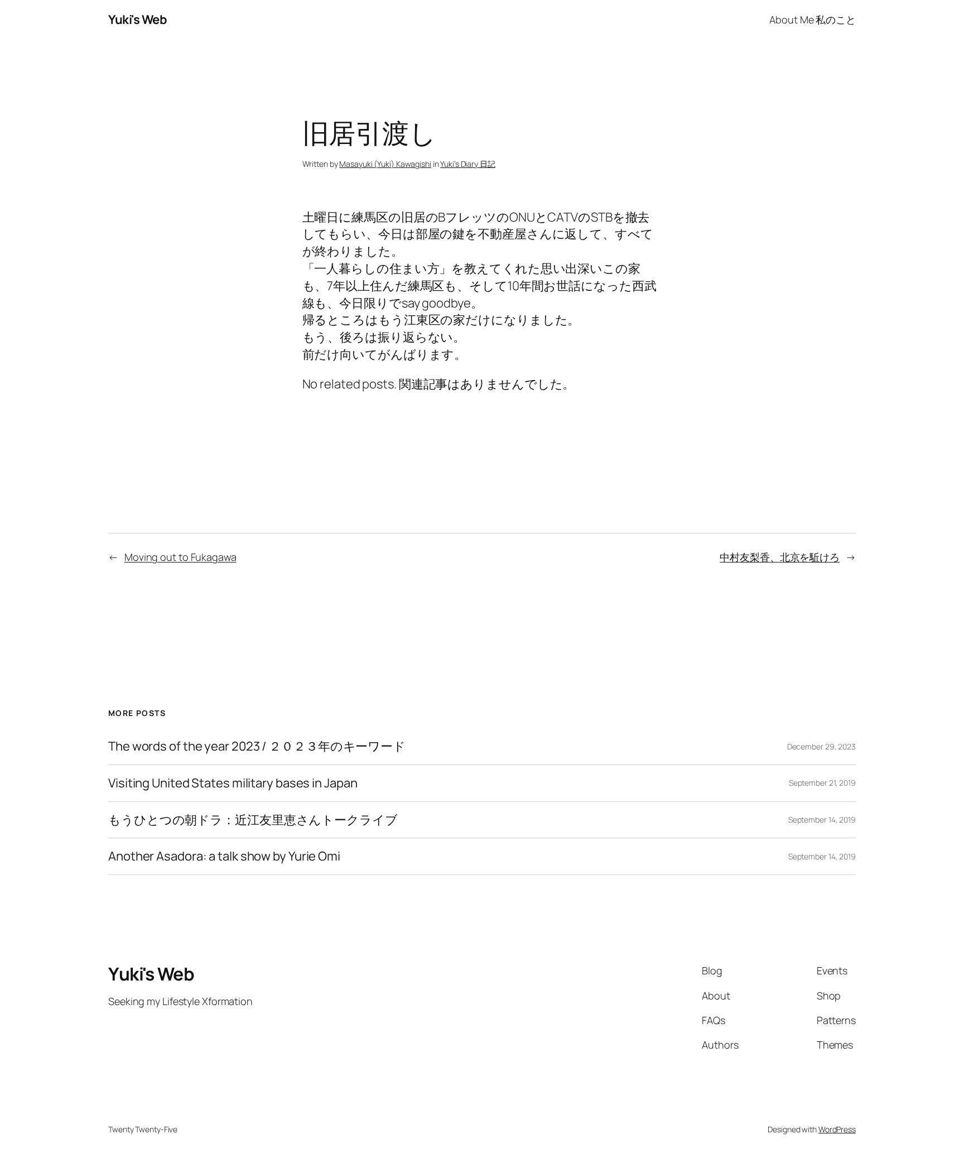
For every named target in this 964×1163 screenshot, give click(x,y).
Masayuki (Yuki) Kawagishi (385, 163)
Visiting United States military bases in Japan (232, 783)
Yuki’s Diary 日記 (467, 163)
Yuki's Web (137, 19)
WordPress (837, 1129)
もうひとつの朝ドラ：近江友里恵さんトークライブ (253, 820)
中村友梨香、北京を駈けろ (780, 557)
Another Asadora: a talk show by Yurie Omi (224, 856)
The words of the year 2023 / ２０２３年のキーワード (257, 746)
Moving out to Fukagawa (180, 557)
